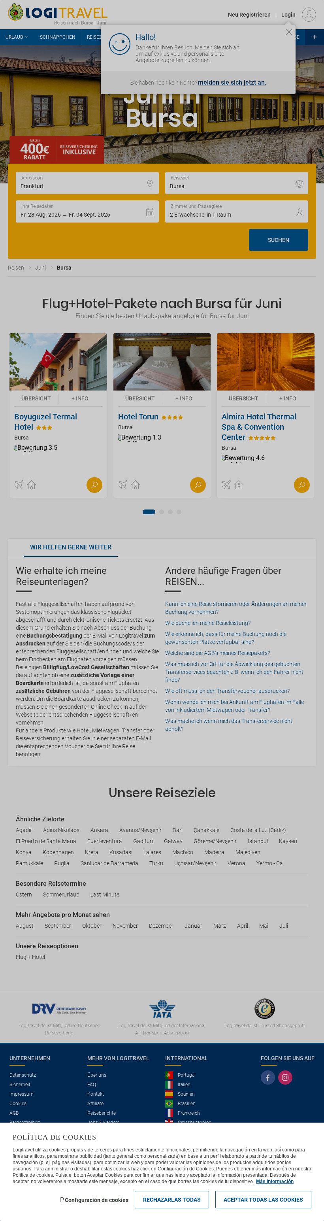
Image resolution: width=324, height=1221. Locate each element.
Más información (275, 1181)
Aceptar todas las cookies (263, 1199)
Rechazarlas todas (172, 1199)
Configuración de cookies (96, 1200)
